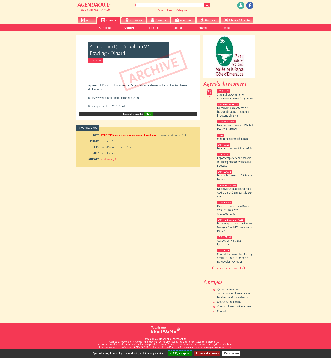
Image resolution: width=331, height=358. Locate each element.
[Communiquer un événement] (240, 5)
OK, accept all (181, 353)
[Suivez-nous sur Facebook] (249, 5)
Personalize (231, 353)
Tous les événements (228, 268)
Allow (148, 114)
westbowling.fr (109, 159)
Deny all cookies (208, 353)
